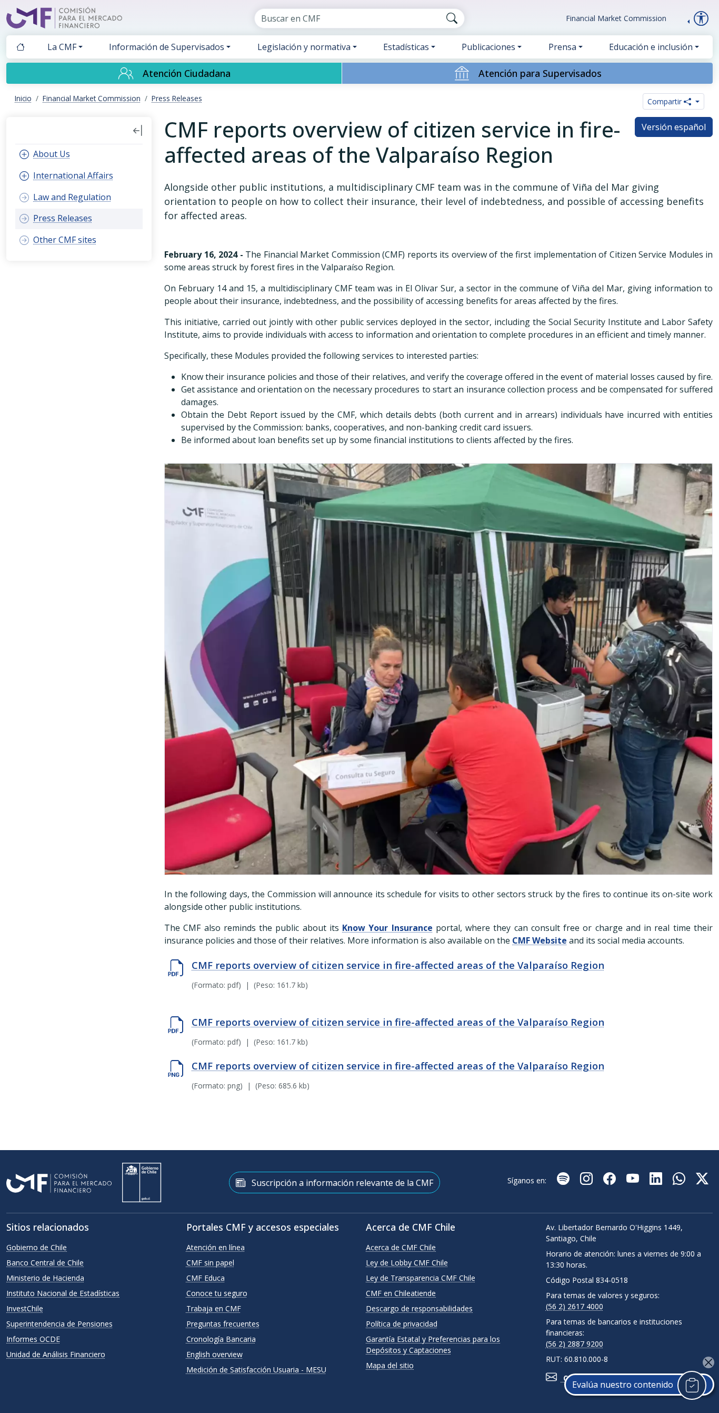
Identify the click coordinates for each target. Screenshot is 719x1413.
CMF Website (539, 940)
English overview (214, 1354)
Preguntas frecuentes (222, 1324)
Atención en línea (215, 1247)
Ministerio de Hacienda (45, 1278)
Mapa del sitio (390, 1365)
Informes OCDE (33, 1339)
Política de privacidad (401, 1324)
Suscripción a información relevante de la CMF (341, 1183)
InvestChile (24, 1308)
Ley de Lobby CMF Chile (407, 1263)
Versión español (674, 127)
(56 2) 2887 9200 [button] (574, 1344)
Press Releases (177, 98)
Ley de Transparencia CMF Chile (420, 1278)
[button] (138, 130)
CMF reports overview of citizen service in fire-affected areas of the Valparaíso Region (398, 965)
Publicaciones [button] (488, 47)
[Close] (708, 1362)
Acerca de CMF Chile (401, 1247)
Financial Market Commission (616, 18)
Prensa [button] (562, 47)
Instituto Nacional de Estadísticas (62, 1293)
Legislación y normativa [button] (304, 47)
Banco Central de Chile (45, 1263)
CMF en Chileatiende (401, 1293)
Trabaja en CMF (213, 1308)
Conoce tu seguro (216, 1293)
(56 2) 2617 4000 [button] (574, 1306)
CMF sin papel (210, 1263)
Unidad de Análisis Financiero (55, 1354)
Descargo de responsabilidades (419, 1308)
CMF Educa (205, 1278)
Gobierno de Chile (36, 1247)
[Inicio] (20, 46)
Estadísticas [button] (406, 47)
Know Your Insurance (387, 928)
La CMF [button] (61, 47)
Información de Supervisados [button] (166, 47)
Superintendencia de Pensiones (59, 1324)
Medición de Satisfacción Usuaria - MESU (256, 1370)
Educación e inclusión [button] (651, 47)
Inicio (23, 98)
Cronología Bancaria (221, 1339)
